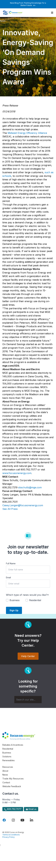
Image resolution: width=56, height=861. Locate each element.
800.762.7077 (14, 809)
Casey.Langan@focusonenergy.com (22, 505)
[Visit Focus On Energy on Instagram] (13, 820)
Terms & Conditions (11, 835)
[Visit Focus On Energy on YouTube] (22, 820)
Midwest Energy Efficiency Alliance (27, 132)
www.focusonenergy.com (16, 473)
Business (6, 752)
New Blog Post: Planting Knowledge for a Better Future (28, 4)
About (5, 771)
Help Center (28, 656)
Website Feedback (11, 786)
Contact (6, 782)
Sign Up (14, 610)
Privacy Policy (8, 837)
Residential (7, 748)
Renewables (8, 760)
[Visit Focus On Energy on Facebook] (4, 820)
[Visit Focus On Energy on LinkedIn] (31, 820)
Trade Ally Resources (13, 778)
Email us (32, 809)
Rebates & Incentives (12, 745)
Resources (7, 767)
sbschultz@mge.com (30, 487)
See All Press (10, 508)
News (3, 21)
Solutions (6, 756)
